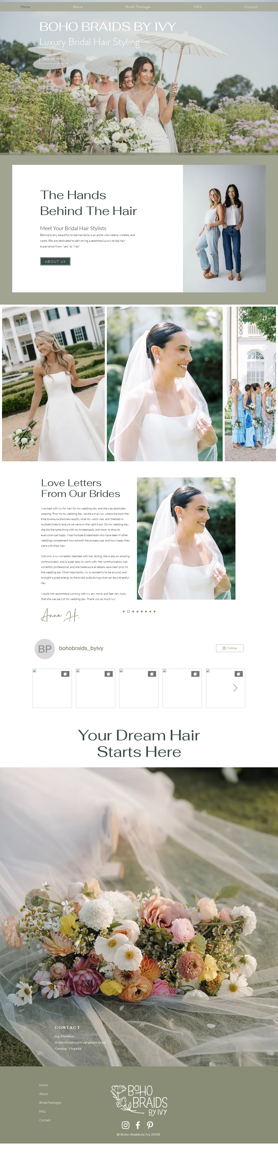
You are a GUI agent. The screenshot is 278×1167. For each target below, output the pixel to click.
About (43, 1094)
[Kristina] (150, 611)
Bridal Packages (49, 1102)
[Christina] (132, 611)
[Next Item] (268, 384)
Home (43, 1085)
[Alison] (142, 611)
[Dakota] (154, 611)
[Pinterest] (150, 1125)
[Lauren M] (124, 611)
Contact (45, 1120)
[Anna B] (137, 611)
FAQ (42, 1111)
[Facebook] (138, 1125)
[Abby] (146, 611)
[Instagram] (125, 1125)
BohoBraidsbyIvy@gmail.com (80, 1042)
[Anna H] (128, 611)
